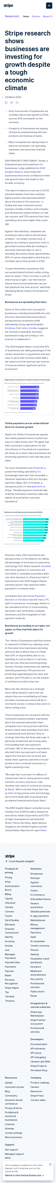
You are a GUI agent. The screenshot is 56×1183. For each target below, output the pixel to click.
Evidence (10, 328)
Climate (9, 907)
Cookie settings (13, 1132)
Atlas (8, 881)
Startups (35, 877)
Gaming (34, 954)
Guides (9, 1082)
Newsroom (12, 16)
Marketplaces (37, 920)
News (26, 16)
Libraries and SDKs (40, 1061)
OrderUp (38, 467)
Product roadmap (39, 1082)
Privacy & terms (13, 1108)
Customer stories (14, 1086)
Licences (10, 1124)
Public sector (37, 991)
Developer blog (38, 1070)
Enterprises (36, 873)
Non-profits (36, 979)
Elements (10, 924)
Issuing (8, 945)
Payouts (9, 971)
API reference (37, 1048)
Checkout (23, 599)
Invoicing (9, 941)
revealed (46, 566)
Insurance (35, 966)
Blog (7, 1091)
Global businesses (40, 911)
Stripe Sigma (12, 987)
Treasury (10, 1000)
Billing (8, 894)
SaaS (33, 936)
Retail (33, 995)
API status (36, 1052)
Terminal (9, 996)
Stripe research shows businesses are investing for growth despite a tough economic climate (28, 60)
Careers (34, 1086)
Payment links (12, 962)
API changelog (38, 1057)
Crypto (8, 915)
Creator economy (39, 945)
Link (7, 949)
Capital (8, 898)
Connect (9, 911)
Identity (9, 936)
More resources (13, 1137)
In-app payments (39, 915)
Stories (36, 16)
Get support (11, 1149)
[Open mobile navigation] (49, 5)
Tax (7, 992)
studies (33, 328)
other (25, 328)
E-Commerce (37, 894)
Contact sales (38, 1099)
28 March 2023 (13, 97)
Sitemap (9, 1128)
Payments (10, 966)
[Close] (50, 1165)
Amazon (9, 316)
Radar (8, 975)
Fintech (34, 949)
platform (37, 486)
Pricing (8, 877)
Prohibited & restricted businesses (11, 1116)
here (43, 830)
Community (11, 1095)
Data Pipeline (12, 920)
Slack (11, 789)
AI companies (37, 941)
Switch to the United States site (23, 1175)
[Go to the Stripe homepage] (8, 856)
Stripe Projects (38, 1065)
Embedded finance (40, 899)
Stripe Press (37, 1095)
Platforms (35, 932)
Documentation (38, 1044)
